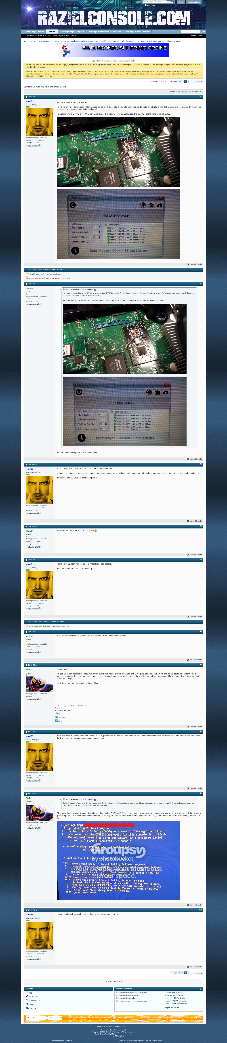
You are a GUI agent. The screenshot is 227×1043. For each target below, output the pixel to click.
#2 (201, 283)
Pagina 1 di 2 (178, 81)
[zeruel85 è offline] (39, 122)
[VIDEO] (175, 1001)
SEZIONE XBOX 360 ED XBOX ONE (49, 41)
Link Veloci (70, 36)
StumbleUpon (34, 1001)
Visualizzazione (194, 91)
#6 (201, 631)
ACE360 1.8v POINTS (114, 982)
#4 (201, 526)
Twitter (60, 721)
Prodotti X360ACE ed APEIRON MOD (135, 41)
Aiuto (181, 2)
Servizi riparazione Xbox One (137, 32)
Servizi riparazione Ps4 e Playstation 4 (104, 32)
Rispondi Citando (196, 264)
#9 (201, 793)
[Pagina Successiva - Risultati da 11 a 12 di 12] (192, 81)
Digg (59, 714)
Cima (199, 1020)
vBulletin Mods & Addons (110, 1040)
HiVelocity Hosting (168, 1040)
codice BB (170, 993)
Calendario (47, 36)
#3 (201, 464)
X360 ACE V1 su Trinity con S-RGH (51, 87)
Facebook (32, 1009)
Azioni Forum (58, 36)
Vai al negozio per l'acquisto (72, 32)
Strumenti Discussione (177, 91)
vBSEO (119, 1034)
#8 (201, 731)
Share (57, 708)
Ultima (197, 82)
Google (31, 1005)
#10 (200, 910)
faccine (169, 995)
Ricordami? (151, 5)
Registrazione (194, 2)
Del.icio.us (62, 718)
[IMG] (174, 998)
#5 (201, 560)
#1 (201, 97)
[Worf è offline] (39, 684)
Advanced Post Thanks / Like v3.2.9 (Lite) (87, 1040)
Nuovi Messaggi (31, 36)
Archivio (181, 1018)
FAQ (40, 36)
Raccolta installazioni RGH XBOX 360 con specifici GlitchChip (91, 41)
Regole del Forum (172, 1008)
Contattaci (73, 1018)
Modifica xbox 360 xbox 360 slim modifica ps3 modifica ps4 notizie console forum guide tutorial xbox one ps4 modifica (128, 1018)
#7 (201, 665)
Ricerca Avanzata (196, 36)
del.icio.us (33, 997)
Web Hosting (191, 1018)
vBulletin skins (108, 1036)
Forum (52, 32)
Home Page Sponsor (35, 32)
